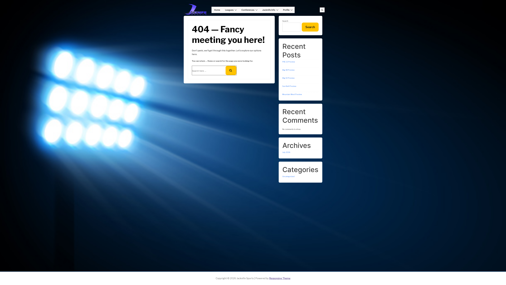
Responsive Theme (279, 278)
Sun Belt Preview (289, 86)
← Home (209, 61)
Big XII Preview (288, 70)
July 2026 (286, 152)
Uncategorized (288, 176)
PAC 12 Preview (288, 62)
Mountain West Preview (292, 94)
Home (217, 10)
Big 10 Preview (288, 78)
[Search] (231, 70)
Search (285, 21)
